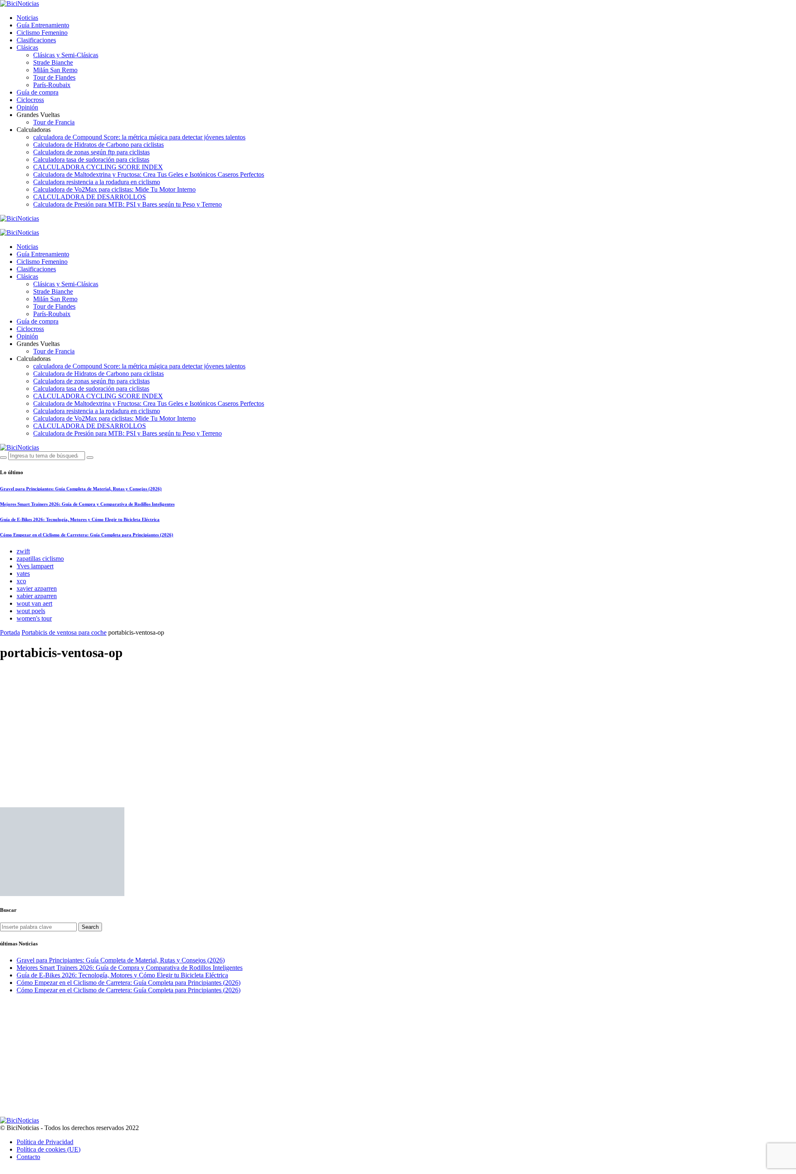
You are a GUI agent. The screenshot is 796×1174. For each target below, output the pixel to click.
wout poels (31, 610)
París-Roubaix (51, 84)
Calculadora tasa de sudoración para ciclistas (91, 159)
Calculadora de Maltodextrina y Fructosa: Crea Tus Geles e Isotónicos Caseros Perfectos (148, 174)
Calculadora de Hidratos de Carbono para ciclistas (98, 144)
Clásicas (27, 47)
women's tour (34, 618)
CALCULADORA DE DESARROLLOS (89, 196)
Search (90, 927)
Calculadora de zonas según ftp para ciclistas (91, 152)
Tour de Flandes (54, 77)
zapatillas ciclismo (40, 558)
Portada (10, 632)
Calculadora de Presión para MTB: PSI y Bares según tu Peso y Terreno (127, 204)
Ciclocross (30, 99)
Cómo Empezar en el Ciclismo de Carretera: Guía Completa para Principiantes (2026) (86, 534)
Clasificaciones (36, 40)
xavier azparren (37, 588)
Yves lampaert (35, 566)
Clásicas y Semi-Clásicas (65, 54)
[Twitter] (21, 225)
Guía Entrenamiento (43, 25)
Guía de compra (37, 92)
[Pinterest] (41, 225)
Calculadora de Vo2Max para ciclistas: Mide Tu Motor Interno (114, 189)
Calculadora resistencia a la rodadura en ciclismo (96, 181)
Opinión (27, 107)
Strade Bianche (53, 62)
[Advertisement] (398, 728)
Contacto (28, 1156)
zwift (23, 551)
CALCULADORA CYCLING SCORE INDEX (98, 166)
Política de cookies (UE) (48, 1149)
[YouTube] (2, 225)
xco (21, 581)
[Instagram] (31, 225)
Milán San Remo (55, 69)
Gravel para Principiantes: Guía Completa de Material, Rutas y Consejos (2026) (81, 488)
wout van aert (34, 603)
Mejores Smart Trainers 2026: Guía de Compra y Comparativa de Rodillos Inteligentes (87, 504)
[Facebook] (12, 225)
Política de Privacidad (45, 1141)
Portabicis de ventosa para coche (64, 632)
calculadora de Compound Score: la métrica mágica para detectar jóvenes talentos (139, 137)
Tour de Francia (54, 122)
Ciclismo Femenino (42, 32)
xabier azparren (37, 595)
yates (23, 573)
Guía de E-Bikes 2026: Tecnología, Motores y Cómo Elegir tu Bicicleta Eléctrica (80, 519)
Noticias (27, 17)
